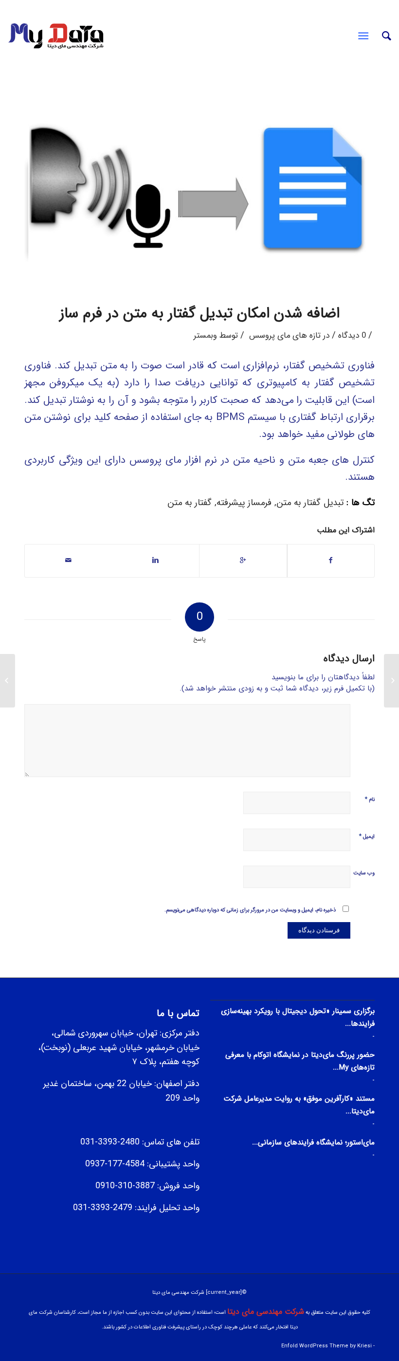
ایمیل (367, 836)
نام (369, 799)
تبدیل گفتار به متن (310, 503)
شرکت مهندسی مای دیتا (265, 1312)
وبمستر (205, 335)
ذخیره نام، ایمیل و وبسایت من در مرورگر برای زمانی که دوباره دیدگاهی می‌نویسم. (250, 910)
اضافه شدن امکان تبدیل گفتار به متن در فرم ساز (199, 313)
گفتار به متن (189, 503)
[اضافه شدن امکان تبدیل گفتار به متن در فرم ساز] (199, 187)
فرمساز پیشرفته (244, 503)
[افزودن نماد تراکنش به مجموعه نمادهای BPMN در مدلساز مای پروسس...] (391, 681)
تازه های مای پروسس (285, 335)
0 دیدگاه (352, 335)
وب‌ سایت (364, 873)
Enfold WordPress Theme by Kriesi (326, 1346)
